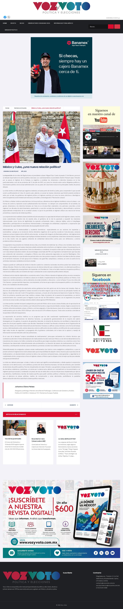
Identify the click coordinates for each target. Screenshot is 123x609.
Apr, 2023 (24, 171)
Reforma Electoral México (63, 23)
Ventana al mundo (20, 108)
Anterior (10, 405)
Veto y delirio (101, 264)
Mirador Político (11, 30)
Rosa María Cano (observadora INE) (39, 440)
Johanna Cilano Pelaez (10, 171)
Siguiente (73, 405)
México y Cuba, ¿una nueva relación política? (32, 167)
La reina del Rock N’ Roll (66, 439)
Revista (13, 23)
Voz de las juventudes (13, 439)
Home (6, 23)
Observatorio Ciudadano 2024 (39, 23)
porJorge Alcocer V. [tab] (101, 252)
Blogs (22, 23)
